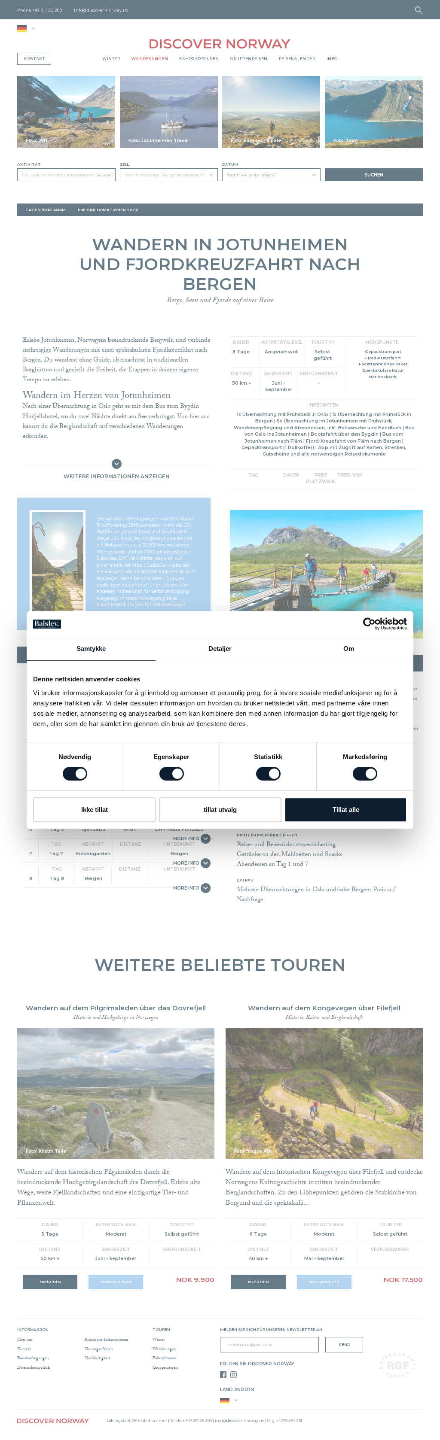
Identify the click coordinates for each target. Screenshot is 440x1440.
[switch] (171, 774)
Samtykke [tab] (91, 648)
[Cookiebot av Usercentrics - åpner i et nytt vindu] (369, 623)
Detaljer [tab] (220, 648)
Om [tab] (348, 648)
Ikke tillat (94, 809)
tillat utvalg (220, 809)
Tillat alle (346, 809)
